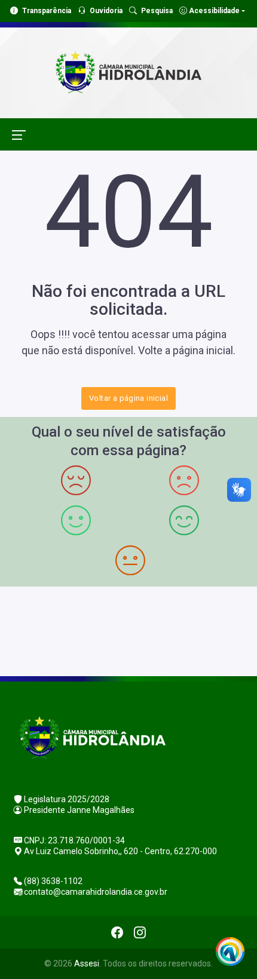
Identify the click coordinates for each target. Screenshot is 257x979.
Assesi (86, 963)
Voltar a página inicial (128, 398)
